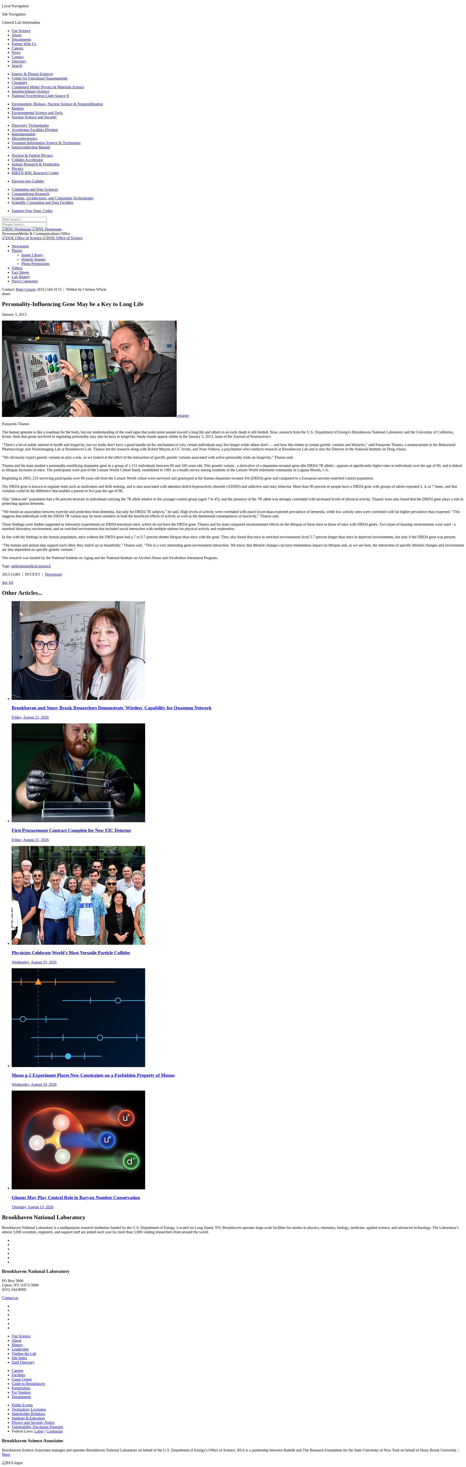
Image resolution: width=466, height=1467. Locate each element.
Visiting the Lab (24, 1353)
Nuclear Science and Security (34, 117)
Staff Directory (23, 1362)
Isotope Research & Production (35, 164)
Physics (17, 168)
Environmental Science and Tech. (37, 113)
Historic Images (33, 259)
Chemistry (19, 83)
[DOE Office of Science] (42, 238)
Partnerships (21, 1388)
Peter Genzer (25, 289)
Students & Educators (28, 1418)
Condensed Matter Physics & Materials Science (48, 87)
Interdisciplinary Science (30, 91)
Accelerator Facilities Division (35, 130)
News (16, 52)
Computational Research (30, 194)
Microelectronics (24, 138)
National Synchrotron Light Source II (40, 96)
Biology (18, 108)
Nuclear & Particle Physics (32, 155)
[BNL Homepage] (32, 229)
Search (17, 66)
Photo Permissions (35, 264)
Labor (39, 1431)
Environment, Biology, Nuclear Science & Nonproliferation (57, 104)
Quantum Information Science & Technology (46, 143)
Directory (19, 61)
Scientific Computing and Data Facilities (43, 202)
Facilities (18, 1375)
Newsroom (20, 246)
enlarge (183, 416)
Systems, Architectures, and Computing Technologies (52, 198)
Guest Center (22, 1379)
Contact (18, 57)
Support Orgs (22, 211)
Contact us (10, 1298)
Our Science (21, 31)
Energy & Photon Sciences (32, 74)
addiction (18, 566)
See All (7, 582)
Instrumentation (23, 134)
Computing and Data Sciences (35, 189)
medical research (38, 566)
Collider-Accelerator (27, 160)
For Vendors (21, 1392)
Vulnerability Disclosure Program (37, 1427)
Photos (17, 251)
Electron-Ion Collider (28, 181)
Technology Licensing (29, 1409)
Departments (21, 39)
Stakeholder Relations (28, 1414)
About (16, 35)
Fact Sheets (20, 272)
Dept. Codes (42, 211)
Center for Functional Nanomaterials (39, 78)
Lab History (21, 277)
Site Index (19, 1358)
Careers (17, 48)
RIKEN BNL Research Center (35, 173)
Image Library (32, 255)
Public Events (22, 1405)
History (17, 1345)
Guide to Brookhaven (28, 1384)
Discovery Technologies (30, 125)
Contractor (54, 1431)
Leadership (20, 1349)
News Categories (25, 281)
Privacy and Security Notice (33, 1422)
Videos (17, 268)
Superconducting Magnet (31, 147)
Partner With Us (24, 44)
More (6, 1454)
